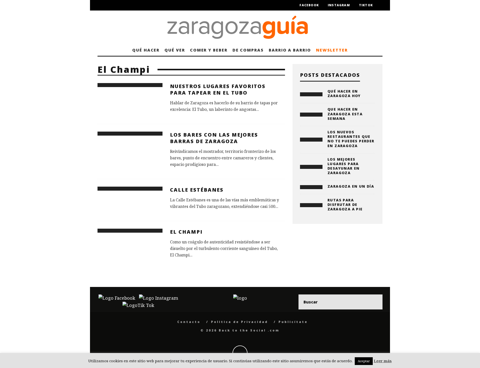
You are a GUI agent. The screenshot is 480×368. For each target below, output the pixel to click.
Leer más (383, 360)
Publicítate (293, 322)
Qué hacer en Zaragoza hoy (344, 93)
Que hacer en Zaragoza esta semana (345, 114)
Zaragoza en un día (351, 186)
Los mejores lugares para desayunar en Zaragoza (344, 166)
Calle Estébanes (197, 189)
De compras (248, 50)
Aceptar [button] (364, 361)
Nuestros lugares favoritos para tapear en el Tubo (218, 89)
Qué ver (174, 50)
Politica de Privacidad (239, 322)
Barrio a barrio (290, 50)
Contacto (188, 322)
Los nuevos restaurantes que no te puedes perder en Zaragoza (351, 139)
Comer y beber (209, 50)
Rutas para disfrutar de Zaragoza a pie (345, 204)
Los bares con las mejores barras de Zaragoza (214, 138)
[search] (375, 301)
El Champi (186, 231)
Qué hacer (146, 50)
